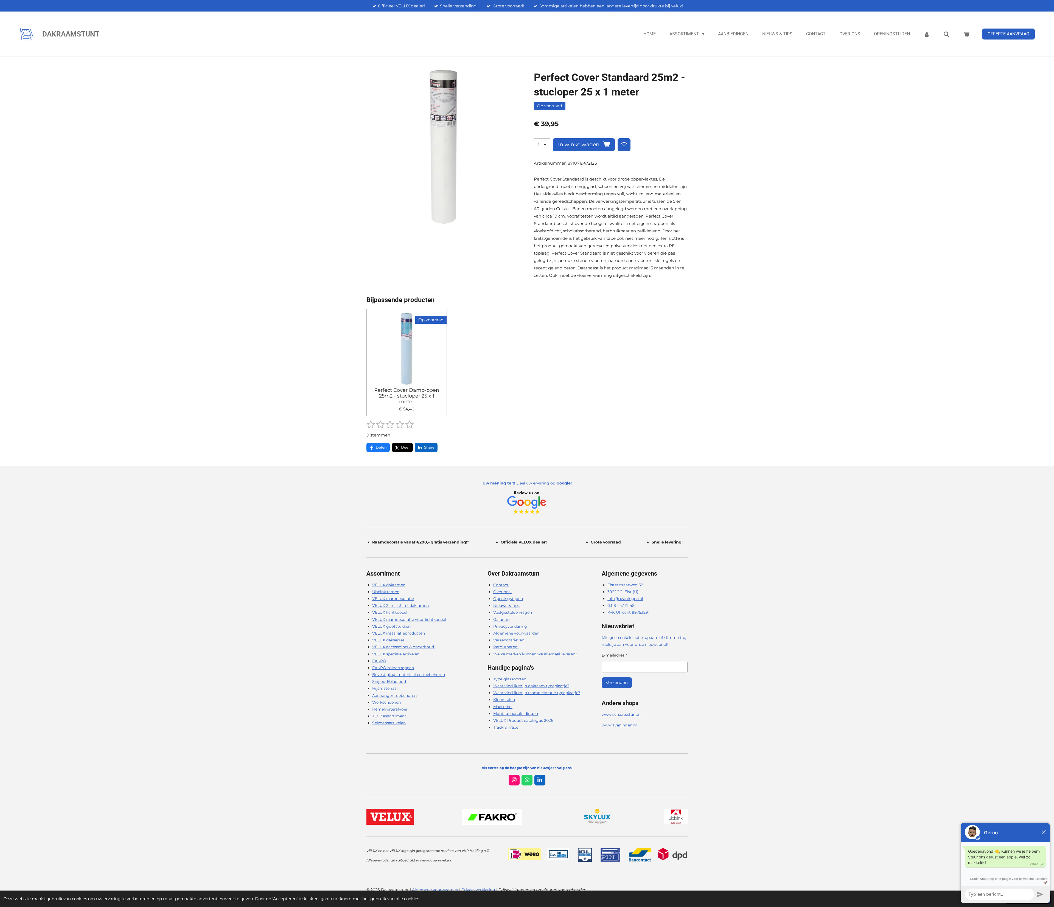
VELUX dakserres (388, 640)
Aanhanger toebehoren (394, 695)
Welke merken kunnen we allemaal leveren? (535, 654)
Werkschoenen (386, 702)
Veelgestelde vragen (512, 612)
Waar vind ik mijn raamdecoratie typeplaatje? (536, 692)
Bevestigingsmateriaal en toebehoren (408, 674)
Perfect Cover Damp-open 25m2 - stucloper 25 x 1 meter (406, 396)
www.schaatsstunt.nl (621, 714)
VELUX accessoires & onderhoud (403, 646)
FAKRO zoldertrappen (393, 667)
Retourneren (505, 646)
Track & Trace (505, 727)
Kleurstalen (504, 699)
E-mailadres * (614, 655)
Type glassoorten (509, 679)
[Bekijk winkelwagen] (966, 34)
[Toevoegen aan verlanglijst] (624, 144)
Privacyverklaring (510, 626)
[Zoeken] (946, 34)
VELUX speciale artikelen (395, 654)
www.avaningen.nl (619, 725)
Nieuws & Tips (506, 605)
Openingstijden (508, 598)
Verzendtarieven (508, 640)
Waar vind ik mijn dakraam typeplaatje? (531, 685)
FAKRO (379, 660)
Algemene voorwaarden (516, 633)
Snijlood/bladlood (389, 681)
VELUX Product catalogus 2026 (523, 720)
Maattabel (502, 706)
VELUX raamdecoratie (393, 598)
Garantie (501, 619)
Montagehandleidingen (515, 713)
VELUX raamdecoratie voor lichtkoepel (409, 619)
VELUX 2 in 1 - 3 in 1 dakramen (400, 605)
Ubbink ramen (385, 591)
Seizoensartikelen (389, 722)
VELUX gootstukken (391, 626)
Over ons (502, 591)
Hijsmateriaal (385, 688)
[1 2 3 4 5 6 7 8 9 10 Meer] (542, 144)
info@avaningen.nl (625, 598)
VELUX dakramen (388, 584)
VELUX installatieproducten (398, 633)
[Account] (926, 34)
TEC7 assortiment (389, 716)
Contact (501, 584)
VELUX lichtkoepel (389, 612)
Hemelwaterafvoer (390, 709)
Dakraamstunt (70, 34)
